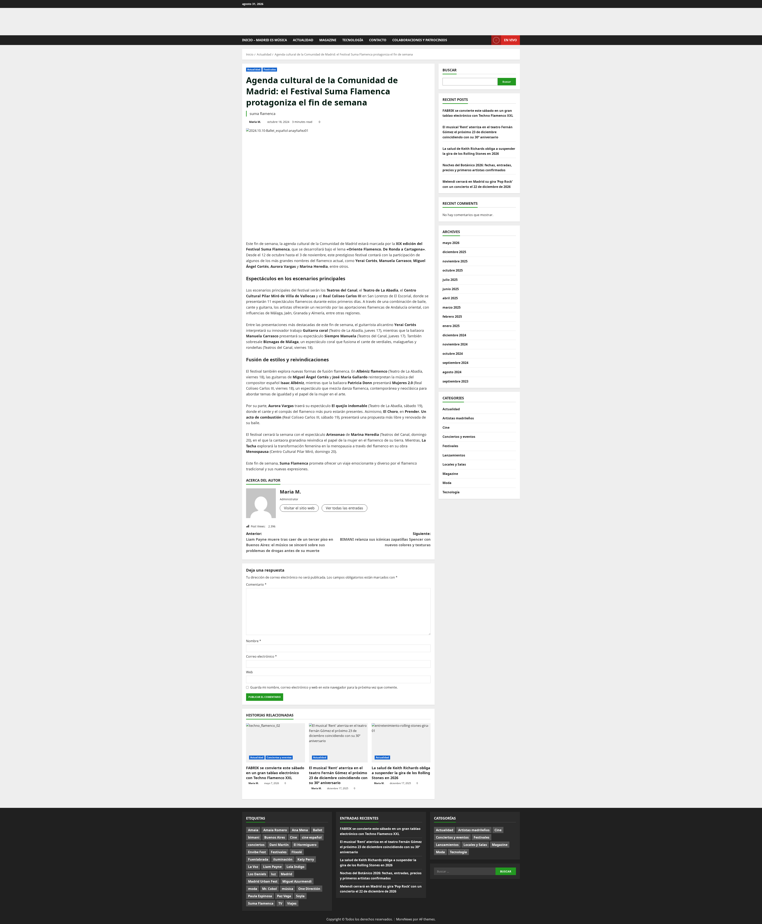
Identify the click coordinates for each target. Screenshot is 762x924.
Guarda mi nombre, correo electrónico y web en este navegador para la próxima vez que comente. (324, 687)
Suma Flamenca (260, 903)
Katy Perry (305, 859)
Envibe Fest (257, 852)
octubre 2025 (453, 270)
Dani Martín (279, 845)
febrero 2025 (452, 316)
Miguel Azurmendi (297, 881)
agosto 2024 (452, 372)
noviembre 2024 (455, 344)
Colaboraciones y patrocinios (419, 40)
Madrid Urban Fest (262, 881)
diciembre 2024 (454, 335)
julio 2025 (450, 279)
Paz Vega (284, 896)
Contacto (377, 40)
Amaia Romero (275, 830)
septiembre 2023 (455, 381)
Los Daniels (257, 874)
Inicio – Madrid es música (264, 40)
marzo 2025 (452, 307)
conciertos (256, 845)
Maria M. (255, 122)
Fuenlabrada (258, 859)
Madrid (286, 874)
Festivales (270, 69)
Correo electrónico (261, 656)
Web (249, 672)
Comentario (256, 584)
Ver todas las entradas (344, 508)
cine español (312, 837)
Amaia (253, 830)
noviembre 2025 (455, 261)
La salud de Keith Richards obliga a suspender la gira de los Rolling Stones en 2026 (401, 772)
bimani (253, 837)
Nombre (253, 641)
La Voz (253, 867)
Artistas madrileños (458, 418)
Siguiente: (385, 539)
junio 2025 (451, 289)
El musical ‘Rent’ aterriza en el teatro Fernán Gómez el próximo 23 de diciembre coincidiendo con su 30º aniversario (338, 775)
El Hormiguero (305, 845)
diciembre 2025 (454, 252)
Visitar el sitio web (299, 508)
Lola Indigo (295, 867)
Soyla (300, 896)
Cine (446, 427)
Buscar (450, 70)
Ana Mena (300, 830)
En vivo (510, 40)
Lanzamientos (454, 455)
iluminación (282, 859)
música (287, 889)
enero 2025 (451, 326)
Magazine (327, 40)
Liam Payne (272, 867)
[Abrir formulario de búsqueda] (487, 40)
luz (273, 874)
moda (252, 889)
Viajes (291, 903)
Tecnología (352, 40)
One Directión (309, 889)
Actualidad (303, 40)
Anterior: (289, 542)
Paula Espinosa (260, 896)
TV (280, 903)
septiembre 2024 (455, 363)
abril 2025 (450, 298)
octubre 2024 (453, 353)
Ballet (317, 830)
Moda (447, 483)
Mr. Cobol (269, 889)
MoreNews (404, 919)
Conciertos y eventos (279, 757)
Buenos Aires (274, 837)
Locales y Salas (454, 464)
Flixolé (297, 852)
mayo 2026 (451, 243)
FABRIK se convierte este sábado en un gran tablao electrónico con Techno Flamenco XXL (275, 772)
